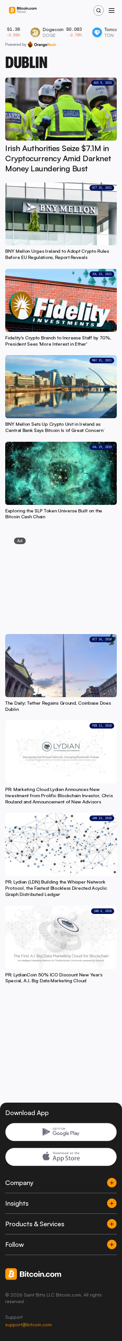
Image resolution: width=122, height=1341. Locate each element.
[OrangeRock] (42, 44)
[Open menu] (111, 10)
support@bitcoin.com (28, 1324)
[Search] (98, 10)
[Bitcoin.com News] (22, 10)
